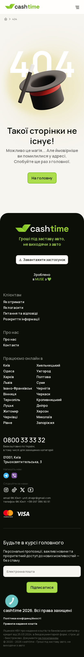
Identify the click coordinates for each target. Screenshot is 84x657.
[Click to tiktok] (14, 490)
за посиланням (48, 638)
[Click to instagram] (6, 490)
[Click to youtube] (30, 490)
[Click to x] (22, 490)
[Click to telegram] (6, 475)
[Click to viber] (14, 475)
